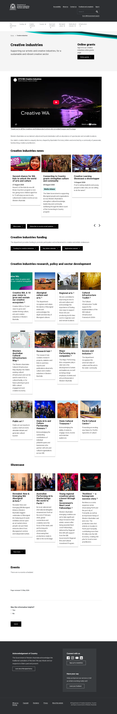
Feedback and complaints (86, 7)
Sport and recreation (52, 25)
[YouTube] (77, 658)
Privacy (46, 703)
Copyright (26, 703)
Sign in (97, 7)
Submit (16, 624)
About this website (57, 703)
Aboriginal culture (62, 25)
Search (97, 11)
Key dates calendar (49, 248)
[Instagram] (72, 658)
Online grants (84, 57)
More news (17, 226)
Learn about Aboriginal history (23, 669)
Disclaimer (36, 703)
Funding (22, 24)
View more (16, 552)
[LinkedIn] (81, 658)
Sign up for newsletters (76, 663)
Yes (14, 610)
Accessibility (57, 7)
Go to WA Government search (90, 16)
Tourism (41, 24)
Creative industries (32, 25)
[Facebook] (68, 658)
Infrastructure (82, 24)
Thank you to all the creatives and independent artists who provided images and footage (43, 129)
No (14, 613)
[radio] (11, 610)
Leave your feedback (76, 686)
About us (65, 7)
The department (13, 25)
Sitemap (14, 705)
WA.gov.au (15, 703)
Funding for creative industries (23, 248)
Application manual (71, 248)
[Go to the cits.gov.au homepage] (20, 6)
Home (12, 36)
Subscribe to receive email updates (41, 226)
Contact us (73, 7)
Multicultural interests (72, 25)
